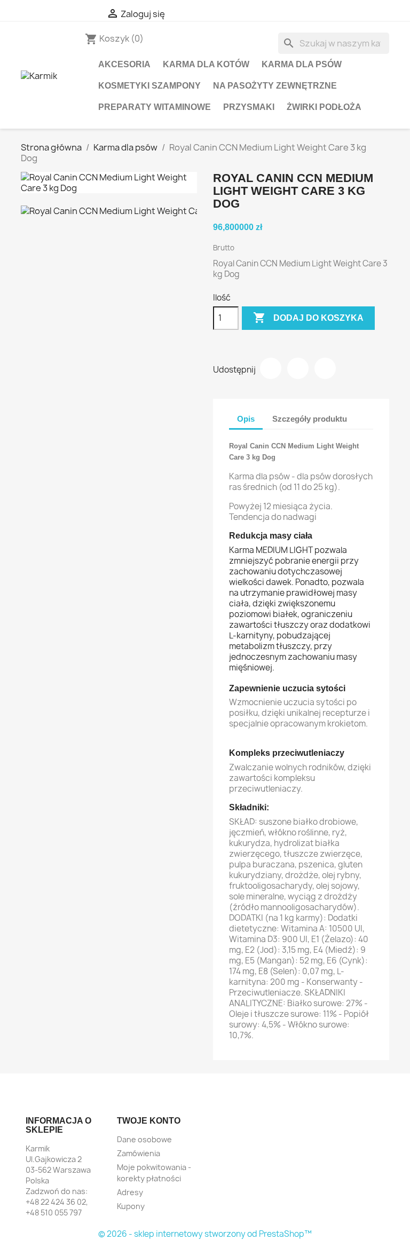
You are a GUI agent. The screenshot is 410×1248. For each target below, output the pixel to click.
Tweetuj (298, 368)
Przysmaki (248, 107)
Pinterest (325, 368)
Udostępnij (270, 368)
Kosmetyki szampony (149, 85)
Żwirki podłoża (324, 107)
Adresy (130, 1192)
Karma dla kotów (206, 64)
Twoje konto (148, 1120)
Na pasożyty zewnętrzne (275, 85)
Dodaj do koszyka (308, 317)
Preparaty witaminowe (154, 107)
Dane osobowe (144, 1139)
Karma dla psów (302, 64)
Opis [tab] (246, 418)
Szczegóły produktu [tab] (309, 418)
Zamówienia (138, 1153)
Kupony (131, 1206)
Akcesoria (124, 64)
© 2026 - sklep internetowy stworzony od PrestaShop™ (205, 1233)
